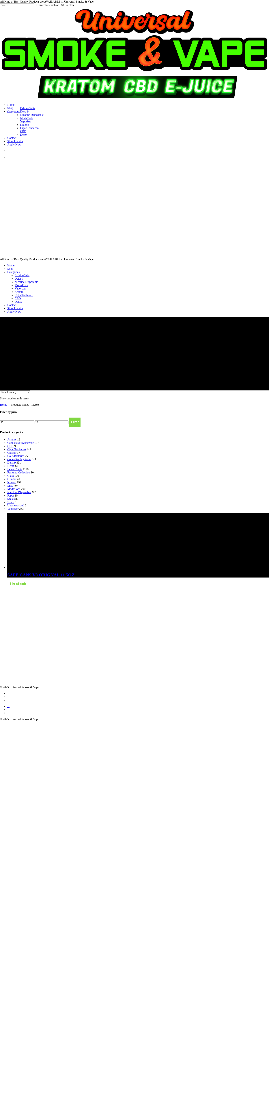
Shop (10, 268)
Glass (10, 475)
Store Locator (15, 308)
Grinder (11, 479)
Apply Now (14, 311)
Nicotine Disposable (26, 281)
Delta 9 (19, 278)
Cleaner (11, 452)
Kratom (19, 291)
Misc (10, 485)
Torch (10, 502)
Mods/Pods (21, 285)
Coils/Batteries (15, 456)
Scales (11, 498)
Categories (13, 272)
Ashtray (11, 439)
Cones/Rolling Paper (19, 459)
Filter (75, 422)
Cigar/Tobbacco (24, 295)
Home (10, 265)
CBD (18, 298)
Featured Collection (18, 472)
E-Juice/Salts (22, 275)
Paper (10, 495)
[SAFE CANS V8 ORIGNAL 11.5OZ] (34, 567)
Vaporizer (20, 288)
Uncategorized (15, 505)
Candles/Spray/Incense (20, 442)
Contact (11, 305)
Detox (18, 301)
